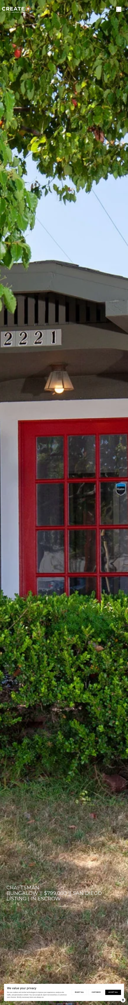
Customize (96, 992)
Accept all (113, 992)
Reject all (79, 992)
